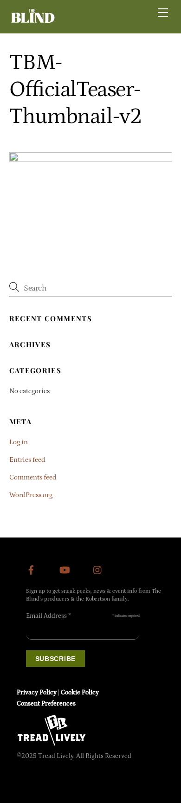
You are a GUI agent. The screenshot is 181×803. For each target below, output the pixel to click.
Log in (18, 442)
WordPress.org (30, 495)
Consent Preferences (46, 703)
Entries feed (27, 460)
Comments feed (32, 477)
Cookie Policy (80, 692)
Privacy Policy (37, 692)
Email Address (48, 616)
